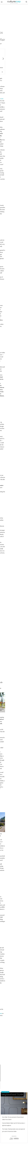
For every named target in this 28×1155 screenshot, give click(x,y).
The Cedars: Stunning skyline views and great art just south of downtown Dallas (13, 1130)
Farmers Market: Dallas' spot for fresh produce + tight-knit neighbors (13, 1124)
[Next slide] (3, 59)
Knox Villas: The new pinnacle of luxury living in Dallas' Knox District (13, 1118)
